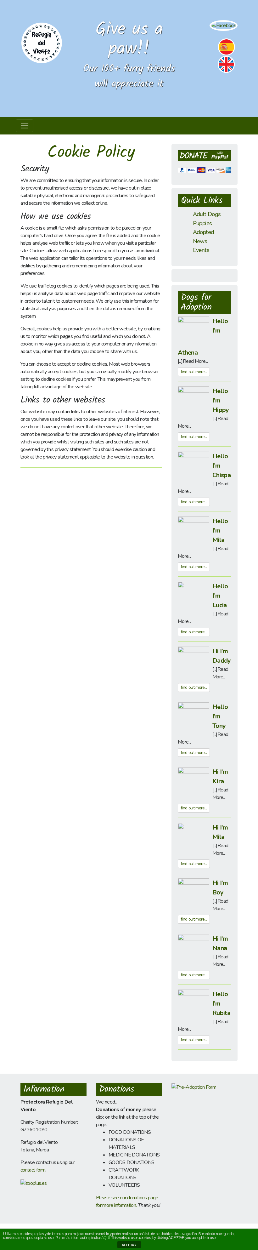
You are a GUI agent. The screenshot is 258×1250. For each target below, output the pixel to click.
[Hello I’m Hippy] (193, 401)
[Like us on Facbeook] (224, 25)
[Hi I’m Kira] (193, 782)
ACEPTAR (129, 1245)
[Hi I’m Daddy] (193, 662)
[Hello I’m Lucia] (193, 596)
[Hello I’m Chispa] (193, 466)
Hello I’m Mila (220, 530)
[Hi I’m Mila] (193, 838)
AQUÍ (105, 1238)
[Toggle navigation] (24, 125)
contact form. (33, 1170)
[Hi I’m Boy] (193, 893)
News (200, 241)
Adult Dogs (207, 214)
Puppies (202, 223)
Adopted (203, 232)
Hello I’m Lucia (220, 595)
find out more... (194, 372)
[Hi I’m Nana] (193, 949)
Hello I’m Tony (220, 716)
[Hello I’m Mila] (193, 531)
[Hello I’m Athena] (193, 331)
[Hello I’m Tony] (193, 717)
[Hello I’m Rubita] (193, 1005)
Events (201, 250)
